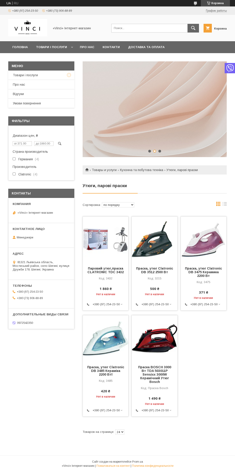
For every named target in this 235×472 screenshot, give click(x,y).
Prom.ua (137, 461)
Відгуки (18, 94)
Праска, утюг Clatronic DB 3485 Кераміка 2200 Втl (105, 370)
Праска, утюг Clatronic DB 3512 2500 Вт (154, 270)
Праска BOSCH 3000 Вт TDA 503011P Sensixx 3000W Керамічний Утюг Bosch (154, 374)
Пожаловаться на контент (113, 465)
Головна (20, 47)
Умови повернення (27, 103)
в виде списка (225, 205)
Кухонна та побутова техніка (141, 170)
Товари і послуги (51, 47)
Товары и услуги (104, 170)
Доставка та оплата (146, 47)
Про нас (87, 47)
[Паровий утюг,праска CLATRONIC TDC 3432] (105, 239)
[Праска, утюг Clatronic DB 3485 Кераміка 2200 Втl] (105, 338)
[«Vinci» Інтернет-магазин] (27, 35)
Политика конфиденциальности (152, 465)
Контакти (111, 47)
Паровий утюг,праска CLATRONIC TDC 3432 (105, 270)
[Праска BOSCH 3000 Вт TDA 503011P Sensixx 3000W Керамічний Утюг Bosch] (154, 338)
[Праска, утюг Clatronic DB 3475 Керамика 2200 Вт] (203, 239)
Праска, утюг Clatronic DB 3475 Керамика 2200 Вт (203, 272)
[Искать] (193, 28)
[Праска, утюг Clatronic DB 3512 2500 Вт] (154, 239)
